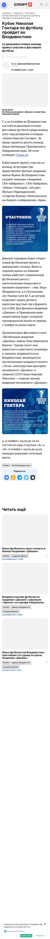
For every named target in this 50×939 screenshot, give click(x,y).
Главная (6, 13)
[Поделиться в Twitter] (26, 477)
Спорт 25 (22, 155)
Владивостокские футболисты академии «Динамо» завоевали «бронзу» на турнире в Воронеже (23, 600)
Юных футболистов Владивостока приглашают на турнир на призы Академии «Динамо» (23, 655)
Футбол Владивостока (21, 465)
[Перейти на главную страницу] (23, 4)
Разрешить (26, 935)
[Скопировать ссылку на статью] (32, 477)
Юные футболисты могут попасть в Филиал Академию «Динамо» (23, 550)
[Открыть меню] (4, 5)
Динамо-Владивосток (21, 607)
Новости (18, 13)
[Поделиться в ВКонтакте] (6, 477)
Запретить (40, 935)
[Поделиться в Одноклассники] (13, 477)
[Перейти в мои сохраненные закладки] (46, 4)
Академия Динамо (19, 556)
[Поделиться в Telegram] (19, 477)
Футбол (30, 13)
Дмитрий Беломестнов (29, 64)
